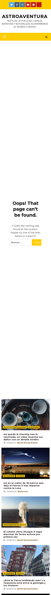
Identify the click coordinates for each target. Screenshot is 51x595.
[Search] (46, 37)
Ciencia (20, 573)
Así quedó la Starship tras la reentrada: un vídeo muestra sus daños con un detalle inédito (23, 437)
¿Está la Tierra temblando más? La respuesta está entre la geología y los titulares (25, 583)
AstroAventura (25, 16)
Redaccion (23, 491)
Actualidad (33, 427)
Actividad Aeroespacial (15, 427)
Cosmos (20, 476)
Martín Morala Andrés (27, 443)
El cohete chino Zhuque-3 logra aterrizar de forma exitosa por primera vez (23, 534)
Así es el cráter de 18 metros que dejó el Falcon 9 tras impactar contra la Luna (24, 485)
